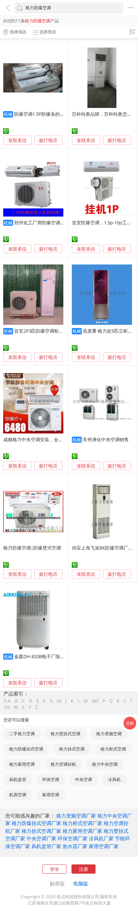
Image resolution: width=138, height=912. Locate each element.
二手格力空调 (22, 734)
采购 (130, 723)
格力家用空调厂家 (82, 831)
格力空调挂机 (63, 764)
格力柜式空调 (113, 749)
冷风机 (114, 779)
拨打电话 (48, 140)
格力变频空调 (109, 734)
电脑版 (80, 883)
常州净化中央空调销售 (106, 439)
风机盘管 (17, 779)
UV (7, 707)
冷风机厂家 (101, 838)
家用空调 (50, 795)
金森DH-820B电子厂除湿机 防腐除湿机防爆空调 (63, 656)
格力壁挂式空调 (65, 734)
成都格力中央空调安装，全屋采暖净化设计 (47, 439)
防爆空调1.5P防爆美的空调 (41, 114)
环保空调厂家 (72, 838)
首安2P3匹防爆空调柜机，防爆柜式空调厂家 (59, 331)
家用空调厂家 (104, 846)
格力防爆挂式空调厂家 (36, 823)
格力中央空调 (104, 764)
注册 (83, 869)
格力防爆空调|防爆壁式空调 (32, 548)
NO (95, 701)
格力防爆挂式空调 (26, 749)
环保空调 (50, 779)
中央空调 (83, 779)
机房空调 (17, 795)
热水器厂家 (75, 846)
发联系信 (17, 140)
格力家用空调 (22, 764)
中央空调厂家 (41, 838)
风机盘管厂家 (46, 846)
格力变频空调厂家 (76, 815)
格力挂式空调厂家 (41, 831)
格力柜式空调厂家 (82, 823)
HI (59, 701)
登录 (54, 869)
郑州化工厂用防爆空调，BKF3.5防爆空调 (55, 222)
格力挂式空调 (72, 749)
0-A (7, 701)
